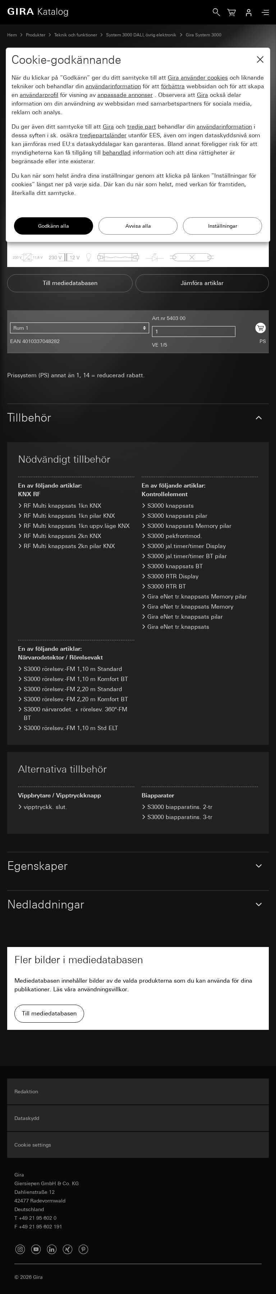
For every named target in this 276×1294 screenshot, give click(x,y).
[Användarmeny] (248, 12)
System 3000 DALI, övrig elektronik (141, 34)
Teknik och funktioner (75, 34)
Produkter (35, 34)
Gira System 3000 (203, 34)
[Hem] (110, 12)
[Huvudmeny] (263, 12)
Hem (12, 34)
